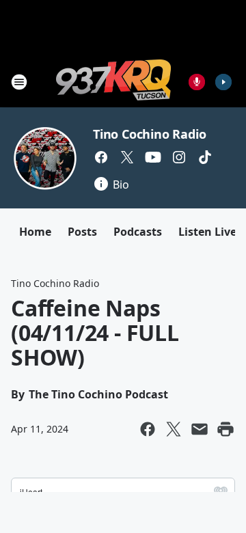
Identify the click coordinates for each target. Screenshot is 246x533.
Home (35, 231)
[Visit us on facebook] (101, 157)
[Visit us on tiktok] (205, 157)
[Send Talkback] (197, 82)
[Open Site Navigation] (19, 82)
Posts (82, 231)
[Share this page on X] (173, 429)
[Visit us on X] (127, 157)
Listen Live (207, 231)
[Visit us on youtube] (153, 157)
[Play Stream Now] (223, 82)
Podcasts (137, 231)
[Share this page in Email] (199, 429)
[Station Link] (113, 81)
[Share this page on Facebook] (147, 429)
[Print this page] (225, 429)
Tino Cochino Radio (149, 134)
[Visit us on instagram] (179, 157)
